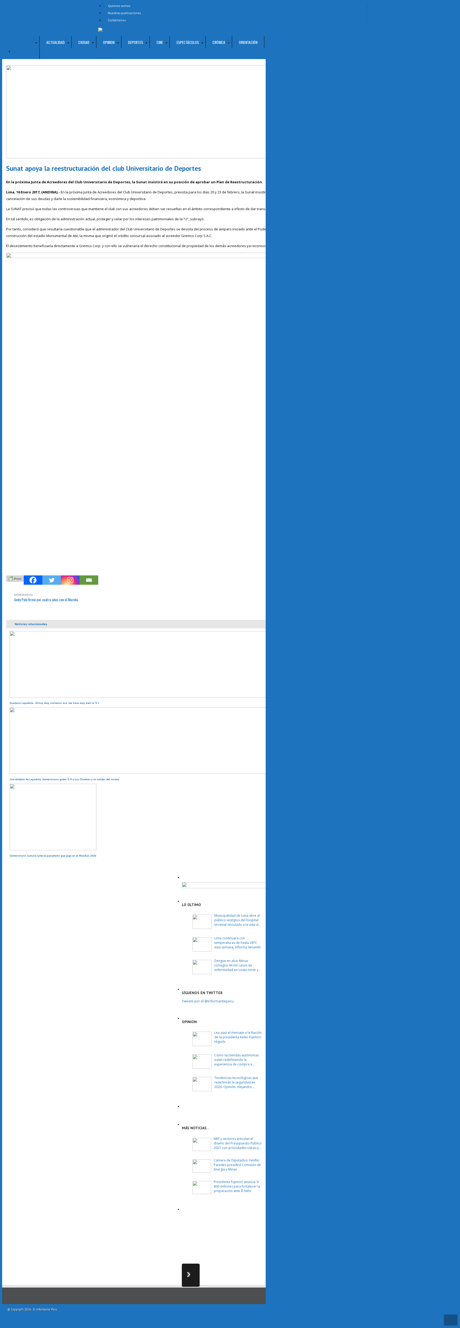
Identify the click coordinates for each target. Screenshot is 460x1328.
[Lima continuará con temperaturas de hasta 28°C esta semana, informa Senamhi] (202, 944)
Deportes (135, 42)
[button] (191, 1275)
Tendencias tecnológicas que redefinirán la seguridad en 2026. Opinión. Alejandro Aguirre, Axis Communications (237, 1082)
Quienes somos (119, 6)
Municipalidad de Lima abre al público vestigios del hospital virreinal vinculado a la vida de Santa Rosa (237, 920)
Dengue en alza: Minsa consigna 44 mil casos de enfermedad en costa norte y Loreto (236, 965)
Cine (160, 42)
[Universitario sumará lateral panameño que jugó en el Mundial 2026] (53, 849)
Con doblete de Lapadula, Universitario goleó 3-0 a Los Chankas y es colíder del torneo (64, 779)
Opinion (108, 42)
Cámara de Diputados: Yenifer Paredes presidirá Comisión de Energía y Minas (237, 1165)
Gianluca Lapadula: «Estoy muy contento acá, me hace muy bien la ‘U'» (54, 703)
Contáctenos (117, 20)
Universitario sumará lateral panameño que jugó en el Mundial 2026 (53, 855)
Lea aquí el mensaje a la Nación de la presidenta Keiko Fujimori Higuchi (238, 1037)
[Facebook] (33, 580)
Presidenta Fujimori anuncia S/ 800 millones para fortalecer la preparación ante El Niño (237, 1186)
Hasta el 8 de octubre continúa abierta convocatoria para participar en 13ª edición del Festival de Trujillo (240, 1235)
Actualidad (55, 42)
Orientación (248, 42)
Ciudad (83, 42)
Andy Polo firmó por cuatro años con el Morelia (46, 597)
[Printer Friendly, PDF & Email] (15, 577)
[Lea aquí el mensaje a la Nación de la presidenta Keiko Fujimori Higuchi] (202, 1039)
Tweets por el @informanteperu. (208, 1001)
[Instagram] (70, 580)
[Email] (89, 580)
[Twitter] (51, 580)
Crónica (218, 42)
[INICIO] (26, 47)
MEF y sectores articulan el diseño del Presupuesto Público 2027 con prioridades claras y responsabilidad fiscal (238, 1143)
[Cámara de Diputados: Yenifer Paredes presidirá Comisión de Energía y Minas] (201, 1166)
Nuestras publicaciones (124, 13)
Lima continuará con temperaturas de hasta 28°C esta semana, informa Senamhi (237, 942)
